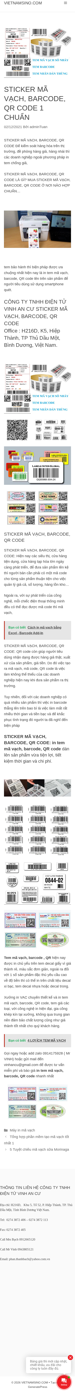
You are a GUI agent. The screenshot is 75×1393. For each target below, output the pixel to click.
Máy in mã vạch (22, 1130)
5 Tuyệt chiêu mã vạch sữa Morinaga (39, 1149)
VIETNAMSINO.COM (23, 3)
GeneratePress (37, 1386)
